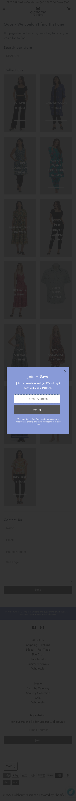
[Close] (65, 371)
